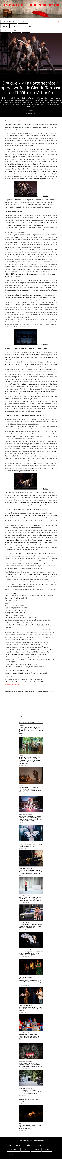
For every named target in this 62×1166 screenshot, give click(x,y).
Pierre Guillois (49, 691)
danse (5, 26)
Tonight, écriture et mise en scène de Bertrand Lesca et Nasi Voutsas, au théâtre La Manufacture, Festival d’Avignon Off (31, 872)
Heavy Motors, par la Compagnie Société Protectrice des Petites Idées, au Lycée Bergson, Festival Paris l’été (30, 926)
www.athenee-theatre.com (14, 684)
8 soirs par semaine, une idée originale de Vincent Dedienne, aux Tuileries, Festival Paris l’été (30, 1009)
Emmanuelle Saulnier (24, 794)
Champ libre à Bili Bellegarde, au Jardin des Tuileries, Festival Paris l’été (31, 845)
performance (17, 26)
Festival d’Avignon (23, 814)
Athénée (7, 691)
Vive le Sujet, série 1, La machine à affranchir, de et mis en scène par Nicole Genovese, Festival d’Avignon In (30, 1092)
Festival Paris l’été (28, 843)
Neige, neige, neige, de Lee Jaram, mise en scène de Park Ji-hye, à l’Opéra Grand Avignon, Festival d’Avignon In (31, 953)
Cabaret (21, 843)
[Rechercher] (58, 22)
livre (26, 30)
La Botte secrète (42, 691)
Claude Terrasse (23, 691)
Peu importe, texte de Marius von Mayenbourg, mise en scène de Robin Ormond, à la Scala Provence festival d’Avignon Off (29, 1037)
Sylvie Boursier (22, 822)
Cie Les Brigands (14, 691)
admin (31, 111)
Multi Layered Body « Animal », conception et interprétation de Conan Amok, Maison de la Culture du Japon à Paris (30, 1127)
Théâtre (21, 755)
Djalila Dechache (18, 121)
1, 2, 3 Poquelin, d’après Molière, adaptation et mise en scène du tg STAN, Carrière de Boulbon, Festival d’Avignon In (30, 1065)
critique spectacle (32, 691)
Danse (20, 1098)
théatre (22, 21)
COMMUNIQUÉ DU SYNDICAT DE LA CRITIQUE (29, 1100)
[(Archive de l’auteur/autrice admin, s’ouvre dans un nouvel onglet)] (31, 714)
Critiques (31, 77)
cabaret (5, 30)
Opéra (29, 26)
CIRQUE (16, 30)
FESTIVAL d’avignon (8, 21)
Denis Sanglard (22, 765)
